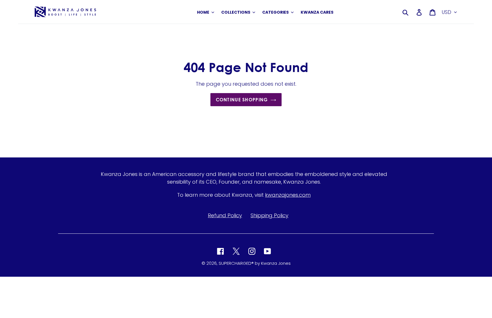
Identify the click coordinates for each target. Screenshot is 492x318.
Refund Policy (225, 215)
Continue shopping (242, 99)
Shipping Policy (269, 215)
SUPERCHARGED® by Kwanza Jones (255, 263)
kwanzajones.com (288, 194)
